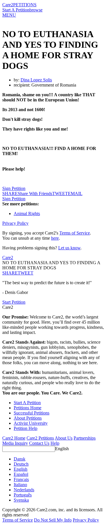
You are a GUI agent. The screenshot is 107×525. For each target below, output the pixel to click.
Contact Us (39, 443)
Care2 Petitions (40, 438)
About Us (63, 438)
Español (21, 474)
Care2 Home (13, 438)
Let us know (69, 247)
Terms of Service (74, 233)
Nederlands (24, 489)
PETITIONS (25, 4)
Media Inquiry (15, 443)
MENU (9, 15)
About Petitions (28, 418)
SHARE (10, 272)
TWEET (60, 193)
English (62, 448)
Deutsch (21, 464)
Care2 (7, 4)
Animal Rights (27, 213)
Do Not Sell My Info (53, 520)
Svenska (21, 500)
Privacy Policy (15, 223)
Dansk (19, 458)
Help (55, 443)
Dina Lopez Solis (36, 79)
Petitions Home (27, 407)
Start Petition (13, 302)
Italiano (20, 484)
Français (21, 479)
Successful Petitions (31, 412)
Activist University (31, 423)
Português (23, 494)
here (55, 238)
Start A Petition (15, 9)
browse (36, 9)
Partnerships (85, 438)
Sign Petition (13, 188)
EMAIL (75, 193)
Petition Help (25, 428)
